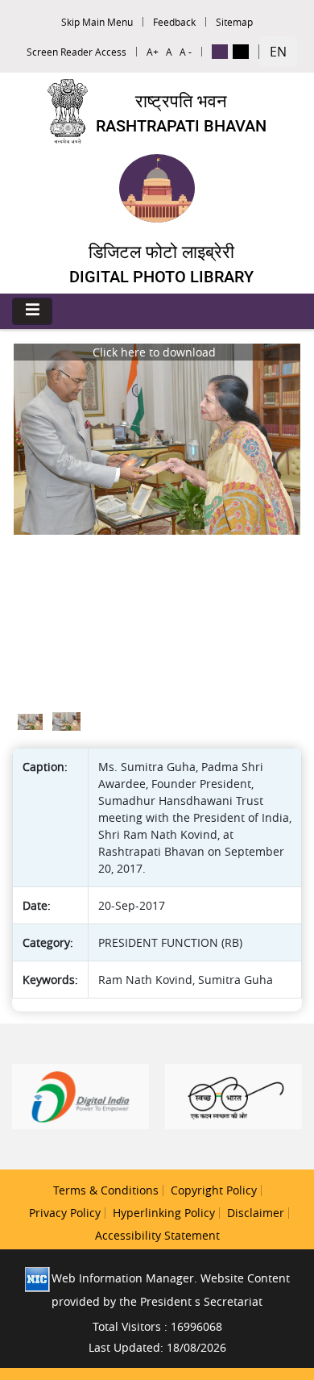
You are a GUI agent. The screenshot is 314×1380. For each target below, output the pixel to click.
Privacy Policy (65, 1212)
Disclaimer (255, 1212)
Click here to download (154, 352)
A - (186, 51)
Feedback (174, 22)
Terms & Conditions (106, 1190)
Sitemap (234, 22)
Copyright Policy (214, 1190)
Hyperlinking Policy (164, 1212)
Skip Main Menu (97, 22)
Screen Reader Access (76, 51)
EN (278, 51)
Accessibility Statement (157, 1235)
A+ (153, 51)
